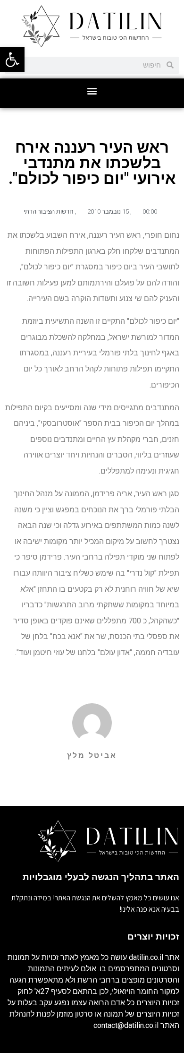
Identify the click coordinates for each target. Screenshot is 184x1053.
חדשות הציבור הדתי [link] (49, 211)
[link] (12, 59)
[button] (92, 91)
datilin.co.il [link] (146, 957)
